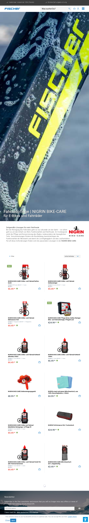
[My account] (78, 8)
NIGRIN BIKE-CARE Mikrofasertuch (59, 462)
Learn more (72, 517)
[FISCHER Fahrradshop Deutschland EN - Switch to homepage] (12, 9)
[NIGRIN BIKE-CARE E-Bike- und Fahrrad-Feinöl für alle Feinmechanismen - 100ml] (24, 453)
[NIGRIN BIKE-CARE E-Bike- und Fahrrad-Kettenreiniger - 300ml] (64, 272)
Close (7, 520)
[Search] (69, 8)
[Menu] (83, 9)
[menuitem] (83, 9)
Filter (12, 256)
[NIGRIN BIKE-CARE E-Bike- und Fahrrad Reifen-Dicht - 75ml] (24, 272)
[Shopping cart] (74, 8)
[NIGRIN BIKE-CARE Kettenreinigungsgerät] (24, 382)
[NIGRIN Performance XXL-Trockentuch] (79, 429)
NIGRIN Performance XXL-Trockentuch (61, 425)
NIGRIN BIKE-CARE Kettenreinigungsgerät (22, 391)
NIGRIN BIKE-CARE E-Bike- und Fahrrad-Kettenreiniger (61, 282)
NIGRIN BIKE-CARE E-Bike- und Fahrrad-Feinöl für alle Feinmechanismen (24, 463)
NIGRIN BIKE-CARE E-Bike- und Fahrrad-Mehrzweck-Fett (21, 319)
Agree (13, 520)
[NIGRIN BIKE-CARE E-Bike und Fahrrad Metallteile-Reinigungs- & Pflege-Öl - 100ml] (24, 416)
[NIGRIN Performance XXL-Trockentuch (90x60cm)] (64, 416)
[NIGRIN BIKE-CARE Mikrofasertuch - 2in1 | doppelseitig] (64, 453)
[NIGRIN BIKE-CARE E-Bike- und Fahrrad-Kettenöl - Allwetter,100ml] (24, 345)
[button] (85, 519)
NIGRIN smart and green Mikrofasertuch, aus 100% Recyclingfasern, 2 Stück (63, 392)
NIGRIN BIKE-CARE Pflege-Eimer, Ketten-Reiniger (64, 319)
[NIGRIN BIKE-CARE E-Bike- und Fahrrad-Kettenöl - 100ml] (64, 345)
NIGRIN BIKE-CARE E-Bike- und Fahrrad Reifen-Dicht (23, 282)
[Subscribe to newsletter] (79, 508)
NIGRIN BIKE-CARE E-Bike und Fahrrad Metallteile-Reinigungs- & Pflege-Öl (21, 426)
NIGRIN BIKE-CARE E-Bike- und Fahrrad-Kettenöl (24, 355)
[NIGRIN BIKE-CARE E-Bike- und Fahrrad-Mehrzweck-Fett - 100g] (24, 309)
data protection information (27, 512)
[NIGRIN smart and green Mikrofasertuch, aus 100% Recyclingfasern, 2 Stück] (64, 382)
